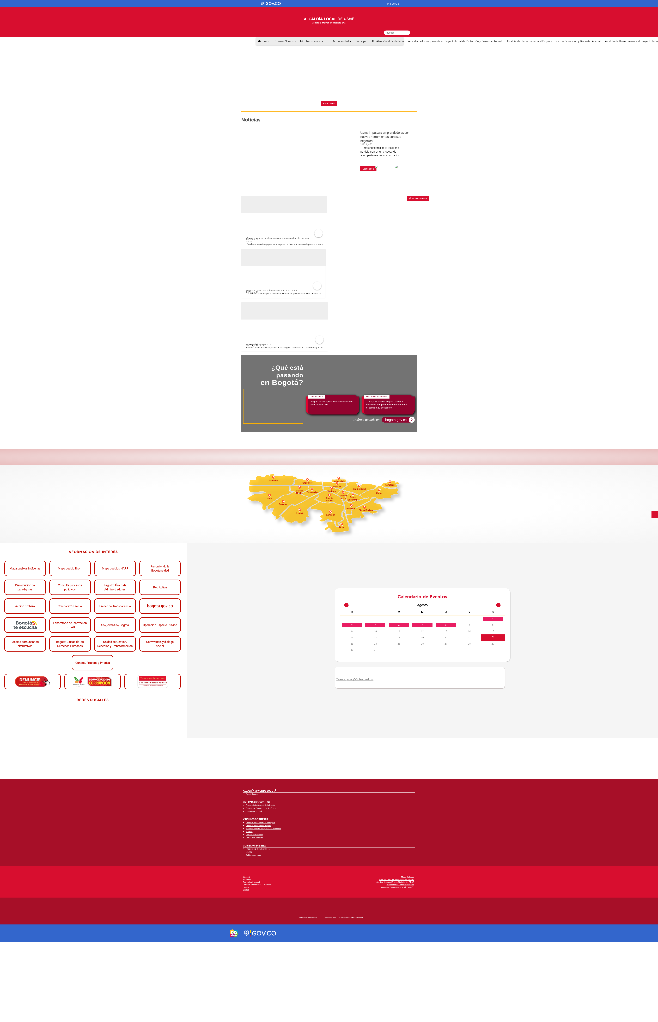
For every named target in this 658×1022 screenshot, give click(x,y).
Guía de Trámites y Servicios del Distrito (396, 959)
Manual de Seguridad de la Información (397, 967)
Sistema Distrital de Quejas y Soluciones (263, 908)
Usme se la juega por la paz (259, 375)
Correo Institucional (254, 914)
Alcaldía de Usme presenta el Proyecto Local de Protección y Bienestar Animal (455, 49)
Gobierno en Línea (253, 934)
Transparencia (314, 49)
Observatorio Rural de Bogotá (258, 905)
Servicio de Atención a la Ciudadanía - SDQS (395, 961)
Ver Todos (330, 134)
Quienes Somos (284, 49)
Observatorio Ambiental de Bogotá (260, 902)
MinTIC (249, 931)
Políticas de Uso (330, 997)
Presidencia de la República (258, 928)
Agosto (422, 684)
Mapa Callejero (407, 956)
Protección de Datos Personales (400, 964)
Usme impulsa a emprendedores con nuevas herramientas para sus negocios (385, 168)
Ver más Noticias (419, 230)
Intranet (249, 911)
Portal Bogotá (252, 874)
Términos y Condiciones (307, 997)
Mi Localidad (341, 49)
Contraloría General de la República (261, 888)
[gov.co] (271, 3)
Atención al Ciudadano (390, 49)
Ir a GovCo (393, 3)
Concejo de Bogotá (254, 891)
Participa (361, 49)
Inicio (267, 49)
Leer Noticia (368, 200)
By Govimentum (424, 995)
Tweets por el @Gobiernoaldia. (354, 759)
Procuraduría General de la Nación (260, 885)
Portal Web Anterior (254, 917)
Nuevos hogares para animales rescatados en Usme (271, 321)
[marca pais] (234, 1013)
